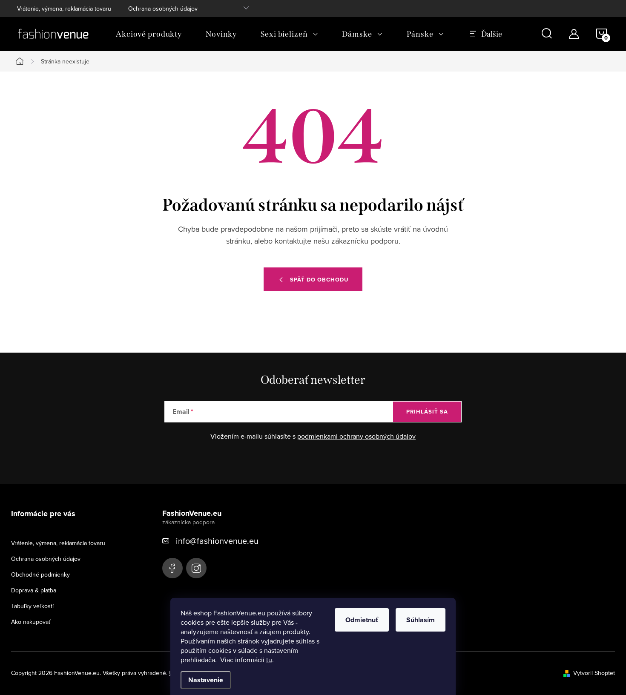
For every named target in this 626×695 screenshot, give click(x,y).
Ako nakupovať (30, 621)
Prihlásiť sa (427, 412)
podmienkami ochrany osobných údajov (356, 436)
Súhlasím (420, 620)
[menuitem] (149, 34)
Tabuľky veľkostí (32, 606)
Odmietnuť (361, 620)
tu (269, 659)
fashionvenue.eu (196, 568)
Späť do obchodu (319, 280)
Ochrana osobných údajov (163, 8)
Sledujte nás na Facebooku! (172, 568)
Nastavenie (205, 680)
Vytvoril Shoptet (594, 673)
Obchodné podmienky (40, 574)
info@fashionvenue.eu (217, 540)
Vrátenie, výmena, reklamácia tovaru (64, 8)
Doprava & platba (33, 590)
